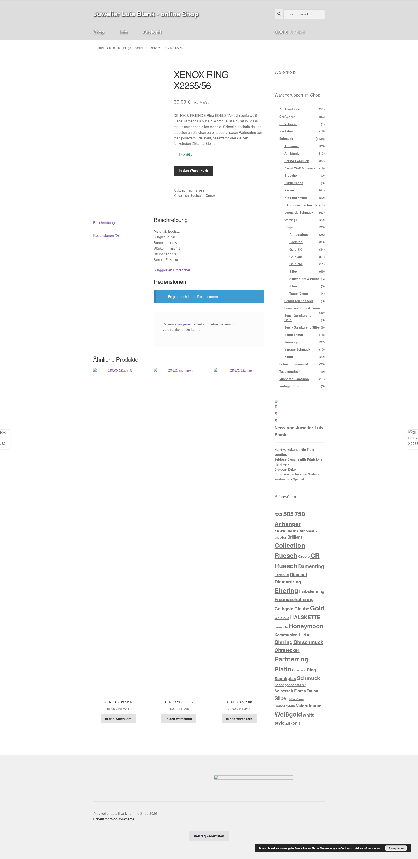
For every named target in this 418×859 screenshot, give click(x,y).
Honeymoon (306, 626)
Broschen (291, 175)
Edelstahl (140, 48)
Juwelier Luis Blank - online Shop (146, 13)
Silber (293, 271)
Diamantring (288, 581)
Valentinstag (309, 706)
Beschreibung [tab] (104, 222)
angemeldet (187, 324)
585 (288, 513)
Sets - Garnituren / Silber (302, 327)
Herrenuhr (281, 627)
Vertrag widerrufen (209, 836)
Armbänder (292, 153)
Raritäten (286, 131)
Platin (283, 668)
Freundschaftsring (294, 599)
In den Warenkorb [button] (118, 719)
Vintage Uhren (289, 386)
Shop (98, 31)
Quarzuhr (299, 670)
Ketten (289, 190)
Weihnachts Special (289, 479)
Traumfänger (298, 293)
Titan (293, 286)
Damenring (311, 566)
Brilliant (294, 537)
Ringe (127, 48)
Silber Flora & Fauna (304, 278)
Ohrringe (290, 219)
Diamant (298, 574)
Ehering (286, 590)
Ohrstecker (287, 649)
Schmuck (113, 48)
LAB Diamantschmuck (300, 205)
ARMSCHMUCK (287, 531)
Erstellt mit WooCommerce (113, 819)
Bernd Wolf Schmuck (299, 168)
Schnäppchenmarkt (293, 364)
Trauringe (291, 342)
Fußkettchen (293, 183)
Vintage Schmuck (297, 349)
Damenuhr (282, 575)
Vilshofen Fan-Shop (294, 379)
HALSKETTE (305, 617)
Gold (317, 607)
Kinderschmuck (296, 197)
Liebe (304, 634)
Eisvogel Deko (285, 469)
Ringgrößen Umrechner (172, 270)
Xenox (211, 195)
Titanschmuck (294, 334)
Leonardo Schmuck (298, 212)
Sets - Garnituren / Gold (297, 317)
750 (300, 513)
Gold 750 (296, 264)
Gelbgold (284, 608)
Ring (311, 670)
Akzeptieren (396, 848)
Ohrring (284, 642)
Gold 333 (296, 249)
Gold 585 (296, 256)
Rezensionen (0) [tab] (106, 235)
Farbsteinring (311, 591)
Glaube (301, 609)
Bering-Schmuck (296, 161)
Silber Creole (296, 699)
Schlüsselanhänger (298, 301)
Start (100, 48)
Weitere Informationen (367, 848)
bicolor (281, 537)
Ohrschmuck (308, 642)
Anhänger (291, 146)
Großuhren (287, 116)
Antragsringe (299, 234)
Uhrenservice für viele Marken (297, 474)
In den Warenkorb (193, 170)
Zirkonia (293, 723)
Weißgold (288, 714)
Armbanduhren (290, 109)
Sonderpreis (285, 705)
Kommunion (286, 635)
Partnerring (292, 658)
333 (278, 514)
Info (123, 31)
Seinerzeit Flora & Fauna (302, 308)
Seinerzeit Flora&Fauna (296, 691)
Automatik (308, 531)
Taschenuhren (290, 371)
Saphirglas (285, 678)
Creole (304, 556)
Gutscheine (288, 124)
